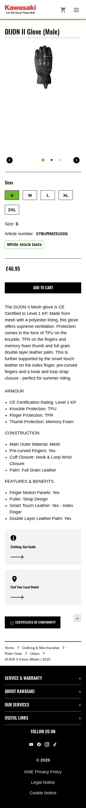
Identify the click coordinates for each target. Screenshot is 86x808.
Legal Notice (43, 782)
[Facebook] (39, 744)
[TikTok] (55, 744)
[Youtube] (31, 744)
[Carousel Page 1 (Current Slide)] (43, 160)
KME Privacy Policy (43, 771)
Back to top (77, 618)
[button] (12, 195)
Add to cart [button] (43, 287)
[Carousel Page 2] (52, 160)
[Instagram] (47, 744)
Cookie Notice (43, 793)
